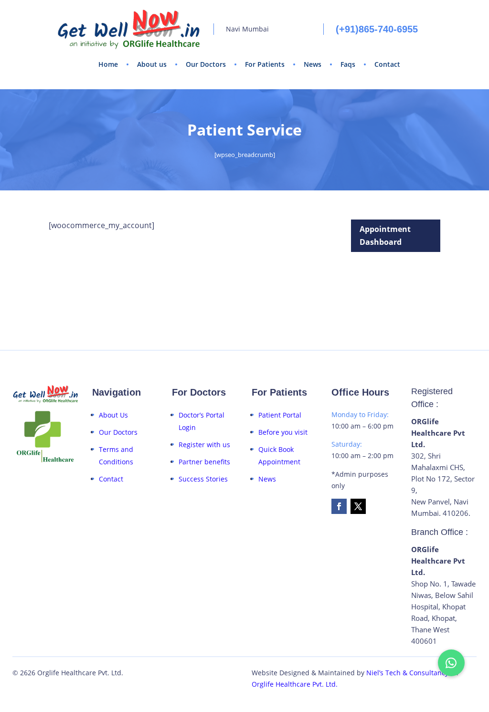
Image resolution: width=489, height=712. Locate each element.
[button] (451, 662)
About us (152, 64)
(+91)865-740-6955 (377, 29)
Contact (387, 64)
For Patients (265, 64)
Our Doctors (206, 64)
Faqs (347, 64)
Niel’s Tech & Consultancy (407, 672)
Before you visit (283, 432)
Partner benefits (204, 461)
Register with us (204, 444)
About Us (113, 414)
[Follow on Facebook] (339, 506)
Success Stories (203, 478)
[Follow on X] (358, 506)
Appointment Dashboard (385, 235)
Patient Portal (279, 414)
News (312, 64)
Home (108, 64)
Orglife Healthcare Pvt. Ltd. (295, 684)
